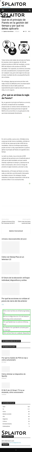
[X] (7, 35)
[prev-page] (2, 304)
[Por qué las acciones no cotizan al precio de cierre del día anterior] (16, 289)
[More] (18, 35)
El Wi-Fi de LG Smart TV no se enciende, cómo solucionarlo (13, 391)
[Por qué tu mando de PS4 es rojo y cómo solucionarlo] (16, 353)
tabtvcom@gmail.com (15, 442)
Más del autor (22, 239)
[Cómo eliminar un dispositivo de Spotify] (16, 369)
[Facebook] (3, 35)
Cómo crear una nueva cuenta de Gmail (24, 222)
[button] (2, 10)
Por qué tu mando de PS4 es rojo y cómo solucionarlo (15, 359)
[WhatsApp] (14, 35)
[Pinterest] (10, 35)
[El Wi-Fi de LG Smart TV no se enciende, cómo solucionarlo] (16, 385)
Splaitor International (8, 31)
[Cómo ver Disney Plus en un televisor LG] (16, 247)
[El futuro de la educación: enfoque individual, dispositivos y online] (16, 268)
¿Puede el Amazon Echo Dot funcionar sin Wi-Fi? (8, 222)
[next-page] (3, 304)
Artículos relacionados (9, 239)
